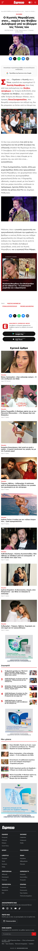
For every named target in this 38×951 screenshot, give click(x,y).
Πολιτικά (4, 880)
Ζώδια (22, 855)
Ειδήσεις (5, 834)
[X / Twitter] (14, 58)
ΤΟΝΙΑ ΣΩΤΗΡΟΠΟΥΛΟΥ (10, 306)
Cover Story (5, 846)
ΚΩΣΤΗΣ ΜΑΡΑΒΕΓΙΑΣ (14, 303)
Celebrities (23, 837)
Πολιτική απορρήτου (26, 896)
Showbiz (23, 834)
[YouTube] (15, 908)
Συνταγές (4, 864)
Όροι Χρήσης (23, 893)
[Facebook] (10, 58)
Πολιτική (4, 840)
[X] (11, 908)
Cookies (31, 943)
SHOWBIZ (19, 14)
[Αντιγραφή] (27, 58)
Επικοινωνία (23, 890)
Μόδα (3, 867)
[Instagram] (7, 908)
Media (21, 843)
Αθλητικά (4, 874)
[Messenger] (23, 58)
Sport (4, 850)
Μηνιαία (22, 864)
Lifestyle (5, 855)
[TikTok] (19, 908)
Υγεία (3, 861)
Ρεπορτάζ (4, 837)
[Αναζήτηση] (35, 2)
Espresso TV (24, 871)
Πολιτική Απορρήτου (21, 943)
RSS (3, 893)
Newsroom (23, 30)
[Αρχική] (8, 827)
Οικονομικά (5, 877)
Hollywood (23, 840)
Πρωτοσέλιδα (6, 871)
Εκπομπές (23, 874)
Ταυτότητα (23, 887)
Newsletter (5, 890)
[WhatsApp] (19, 58)
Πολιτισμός (24, 850)
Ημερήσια (23, 858)
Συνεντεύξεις (23, 877)
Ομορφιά (4, 858)
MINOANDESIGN (22, 948)
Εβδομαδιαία (23, 861)
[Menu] (2, 2)
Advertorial (5, 887)
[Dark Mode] (30, 2)
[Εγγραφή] (34, 934)
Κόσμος (4, 843)
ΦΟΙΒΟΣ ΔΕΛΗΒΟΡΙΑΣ (27, 306)
